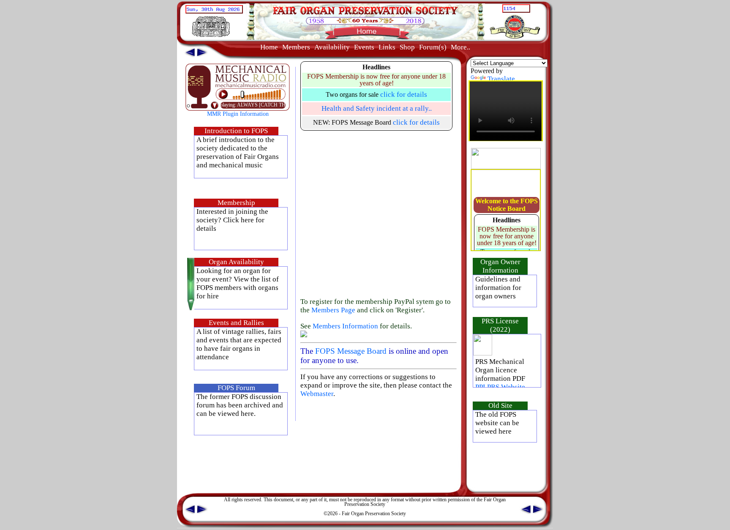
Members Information (345, 326)
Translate (501, 79)
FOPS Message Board (351, 351)
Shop (407, 47)
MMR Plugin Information (238, 114)
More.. (460, 47)
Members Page (333, 310)
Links (387, 47)
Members (296, 47)
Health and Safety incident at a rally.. (376, 108)
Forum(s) (433, 47)
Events (364, 47)
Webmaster (316, 394)
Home (269, 47)
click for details (403, 94)
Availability (332, 47)
